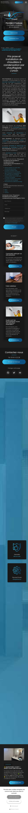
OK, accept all (15, 797)
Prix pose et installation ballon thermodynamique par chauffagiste (12, 171)
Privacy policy (15, 809)
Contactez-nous (14, 38)
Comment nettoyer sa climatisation (14, 254)
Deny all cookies (14, 801)
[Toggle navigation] (26, 2)
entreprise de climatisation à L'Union (14, 133)
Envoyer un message (14, 362)
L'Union (12, 47)
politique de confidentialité (12, 222)
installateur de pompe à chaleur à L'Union (14, 140)
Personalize (14, 806)
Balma (6, 189)
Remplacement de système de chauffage (13, 181)
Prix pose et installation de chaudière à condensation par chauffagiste (13, 179)
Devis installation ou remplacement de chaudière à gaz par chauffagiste (13, 174)
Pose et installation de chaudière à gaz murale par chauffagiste (13, 176)
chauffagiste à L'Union (19, 127)
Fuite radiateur (11, 286)
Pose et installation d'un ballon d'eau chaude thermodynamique (12, 168)
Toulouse (6, 192)
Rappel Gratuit (19, 2)
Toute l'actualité (16, 782)
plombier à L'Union (11, 153)
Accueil (2, 47)
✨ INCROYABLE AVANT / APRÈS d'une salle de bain (12, 767)
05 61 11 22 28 (14, 33)
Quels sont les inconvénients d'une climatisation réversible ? (13, 322)
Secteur (7, 47)
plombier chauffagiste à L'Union (11, 82)
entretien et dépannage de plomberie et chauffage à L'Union (14, 146)
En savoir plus (15, 266)
